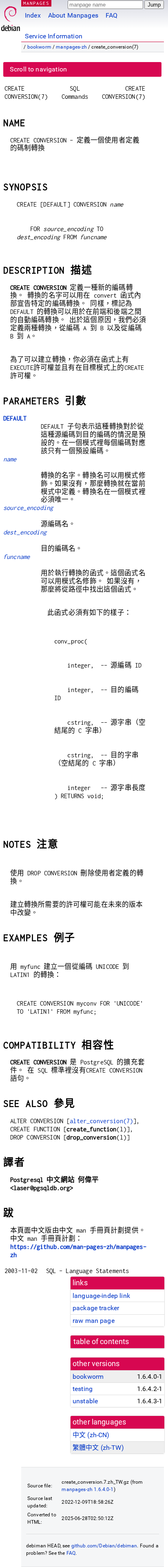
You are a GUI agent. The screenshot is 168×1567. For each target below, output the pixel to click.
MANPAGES (36, 3)
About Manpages (73, 15)
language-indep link (101, 1296)
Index (33, 15)
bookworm (39, 47)
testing (83, 1389)
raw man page (94, 1320)
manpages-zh (71, 47)
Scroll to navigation (38, 69)
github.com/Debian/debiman (104, 1546)
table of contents (101, 1342)
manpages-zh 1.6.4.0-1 (87, 1489)
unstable (85, 1401)
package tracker (96, 1308)
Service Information (53, 36)
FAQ (111, 15)
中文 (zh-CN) (91, 1435)
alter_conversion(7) (101, 1120)
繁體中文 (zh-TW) (98, 1447)
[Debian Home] (10, 16)
